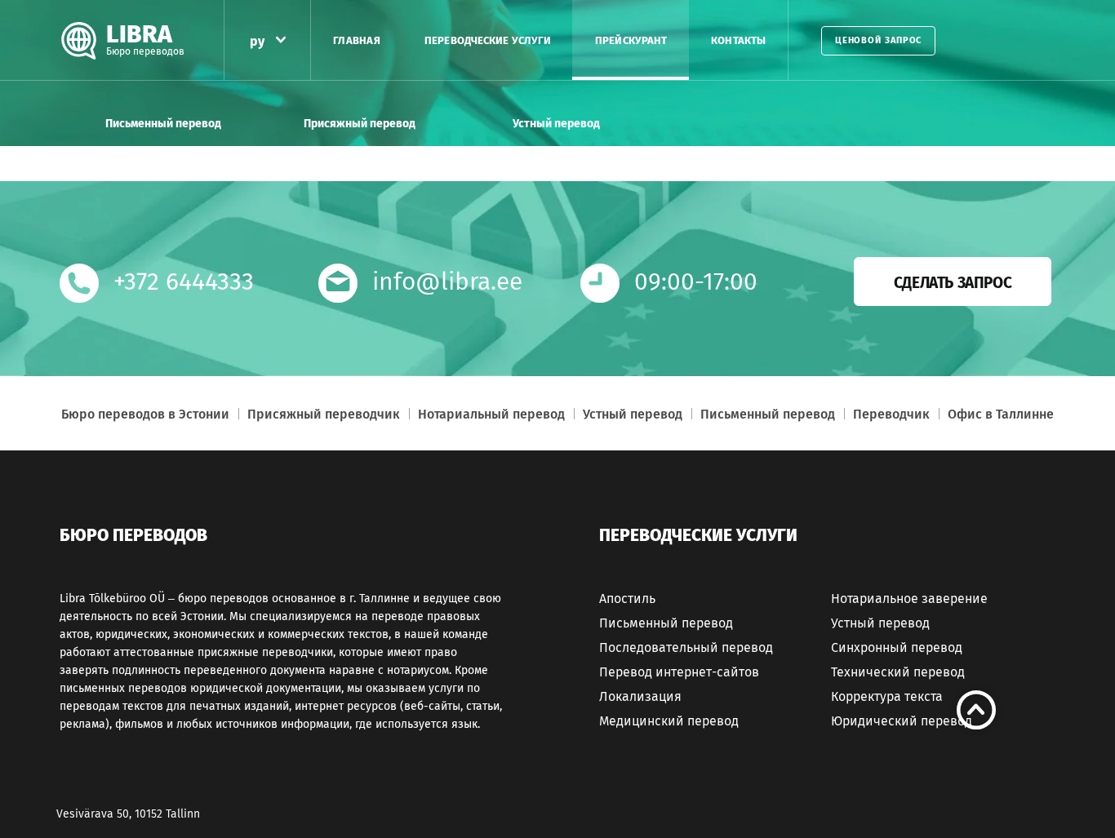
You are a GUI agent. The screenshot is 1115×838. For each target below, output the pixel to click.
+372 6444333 (183, 281)
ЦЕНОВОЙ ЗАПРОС (878, 40)
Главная (356, 40)
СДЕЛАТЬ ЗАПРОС (952, 282)
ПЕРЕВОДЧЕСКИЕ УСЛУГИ (487, 40)
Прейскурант (631, 40)
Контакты (738, 40)
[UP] (976, 709)
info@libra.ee (447, 281)
